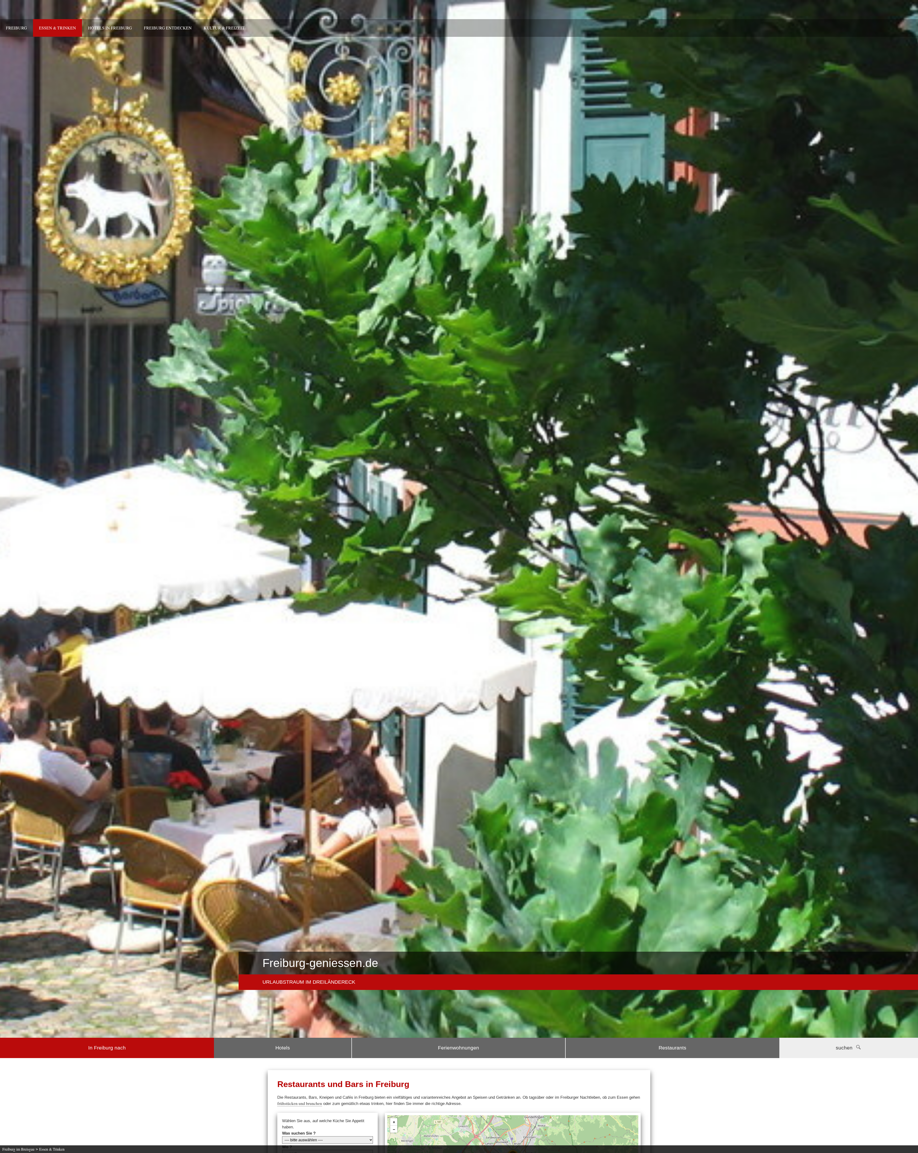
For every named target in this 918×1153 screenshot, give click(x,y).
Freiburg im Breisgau (18, 1149)
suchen (844, 1048)
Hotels (282, 1048)
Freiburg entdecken (168, 28)
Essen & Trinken (57, 28)
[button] (393, 1122)
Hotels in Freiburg (110, 28)
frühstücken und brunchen (299, 1103)
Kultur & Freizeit (224, 28)
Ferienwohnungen (458, 1048)
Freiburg (16, 28)
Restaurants (672, 1048)
